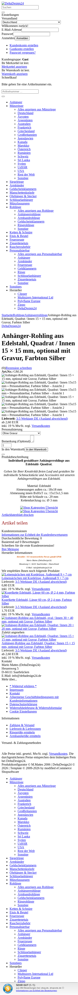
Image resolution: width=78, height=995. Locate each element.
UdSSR (22, 167)
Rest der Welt (26, 174)
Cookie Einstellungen (23, 711)
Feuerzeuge (17, 239)
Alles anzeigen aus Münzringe (37, 109)
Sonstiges (16, 286)
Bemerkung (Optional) (16, 441)
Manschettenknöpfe (22, 192)
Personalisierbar (20, 250)
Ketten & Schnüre (21, 232)
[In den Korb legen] (3, 96)
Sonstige (23, 178)
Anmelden (22, 38)
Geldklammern (27, 268)
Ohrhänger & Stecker (23, 196)
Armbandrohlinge (29, 218)
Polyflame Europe (29, 301)
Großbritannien (27, 134)
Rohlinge (15, 207)
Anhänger (16, 102)
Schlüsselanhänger (21, 199)
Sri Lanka (24, 160)
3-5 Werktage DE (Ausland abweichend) (42, 418)
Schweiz (23, 156)
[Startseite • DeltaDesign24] (13, 3)
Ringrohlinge (26, 225)
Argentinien (25, 120)
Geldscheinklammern (23, 189)
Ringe (21, 272)
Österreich (24, 149)
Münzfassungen (20, 203)
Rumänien (24, 152)
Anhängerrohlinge (29, 214)
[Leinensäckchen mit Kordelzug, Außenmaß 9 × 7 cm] (37, 574)
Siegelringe (17, 181)
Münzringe (16, 105)
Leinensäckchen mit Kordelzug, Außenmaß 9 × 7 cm (35, 578)
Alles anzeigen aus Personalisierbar (40, 254)
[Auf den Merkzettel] (3, 454)
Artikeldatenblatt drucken (18, 514)
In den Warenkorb (36, 449)
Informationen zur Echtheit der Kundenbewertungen (35, 534)
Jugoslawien (25, 138)
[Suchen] (3, 12)
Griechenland (26, 131)
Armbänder (17, 185)
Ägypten (23, 116)
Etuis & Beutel (19, 236)
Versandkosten (41, 425)
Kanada (22, 142)
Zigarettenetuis (19, 243)
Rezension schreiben (19, 368)
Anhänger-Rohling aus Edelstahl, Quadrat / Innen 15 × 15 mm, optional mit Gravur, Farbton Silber (38, 644)
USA (21, 171)
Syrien (22, 163)
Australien (24, 124)
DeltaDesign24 (27, 308)
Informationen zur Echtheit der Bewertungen (36, 990)
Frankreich (24, 127)
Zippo (21, 304)
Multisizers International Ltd (35, 297)
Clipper (22, 294)
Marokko (23, 145)
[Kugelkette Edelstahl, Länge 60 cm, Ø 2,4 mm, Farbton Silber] (39, 596)
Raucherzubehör (20, 246)
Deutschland (25, 113)
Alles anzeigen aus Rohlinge (36, 210)
